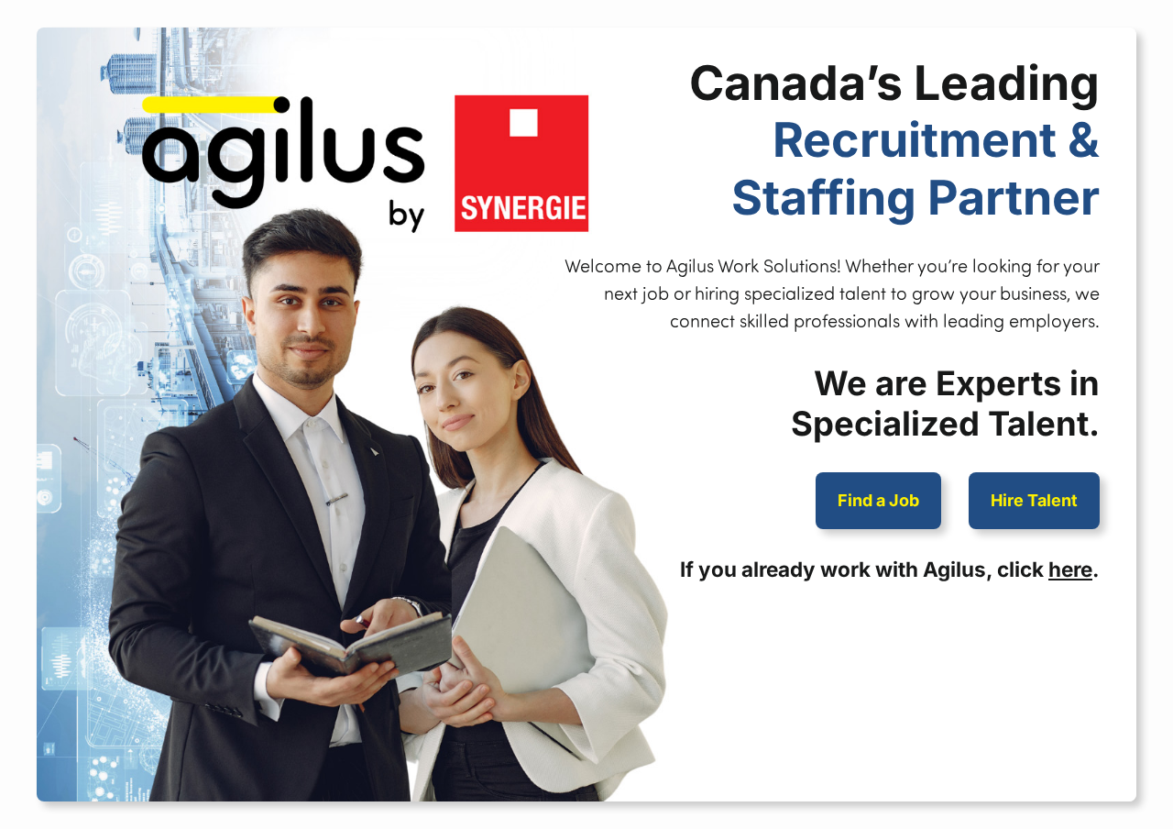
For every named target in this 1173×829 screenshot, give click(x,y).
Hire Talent (1034, 500)
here (1070, 569)
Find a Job (878, 500)
